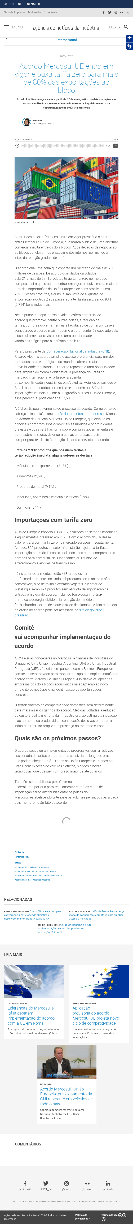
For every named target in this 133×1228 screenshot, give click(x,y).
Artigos (44, 1201)
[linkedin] (127, 12)
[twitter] (110, 12)
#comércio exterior (28, 867)
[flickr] (121, 12)
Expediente (50, 12)
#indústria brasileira (52, 875)
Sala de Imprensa (14, 12)
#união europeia (22, 871)
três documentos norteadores (79, 413)
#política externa (22, 879)
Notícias (18, 1201)
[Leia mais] (34, 981)
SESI (21, 4)
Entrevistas (31, 1201)
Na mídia (46, 1084)
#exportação (38, 871)
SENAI (31, 4)
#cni (17, 867)
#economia (51, 871)
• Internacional (22, 856)
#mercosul (44, 867)
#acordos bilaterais (41, 879)
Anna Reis (37, 120)
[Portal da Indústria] (5, 4)
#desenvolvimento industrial (28, 875)
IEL (40, 4)
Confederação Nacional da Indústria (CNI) (77, 351)
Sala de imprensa (81, 1201)
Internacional (80, 911)
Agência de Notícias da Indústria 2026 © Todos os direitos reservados (35, 1217)
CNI (12, 4)
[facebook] (103, 12)
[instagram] (116, 12)
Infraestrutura (49, 925)
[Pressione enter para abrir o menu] (6, 27)
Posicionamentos (17, 911)
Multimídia (34, 12)
